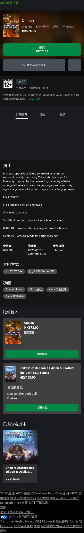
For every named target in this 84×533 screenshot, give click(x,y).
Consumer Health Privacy (17, 521)
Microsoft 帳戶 (69, 498)
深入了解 (34, 99)
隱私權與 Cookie (67, 521)
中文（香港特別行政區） (17, 512)
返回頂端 (42, 354)
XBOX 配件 (62, 493)
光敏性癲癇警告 (48, 498)
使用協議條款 (23, 526)
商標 (37, 526)
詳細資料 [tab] (21, 114)
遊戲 (3, 507)
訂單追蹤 (42, 502)
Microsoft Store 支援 (14, 502)
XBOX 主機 (7, 493)
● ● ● (75, 65)
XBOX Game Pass (42, 493)
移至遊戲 (42, 407)
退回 (32, 502)
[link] (20, 456)
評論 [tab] (42, 114)
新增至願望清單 (36, 65)
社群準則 (29, 498)
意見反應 (16, 498)
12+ (19, 81)
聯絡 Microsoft (45, 521)
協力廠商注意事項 (53, 526)
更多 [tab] (62, 114)
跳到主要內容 (9, 2)
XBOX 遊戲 (22, 493)
